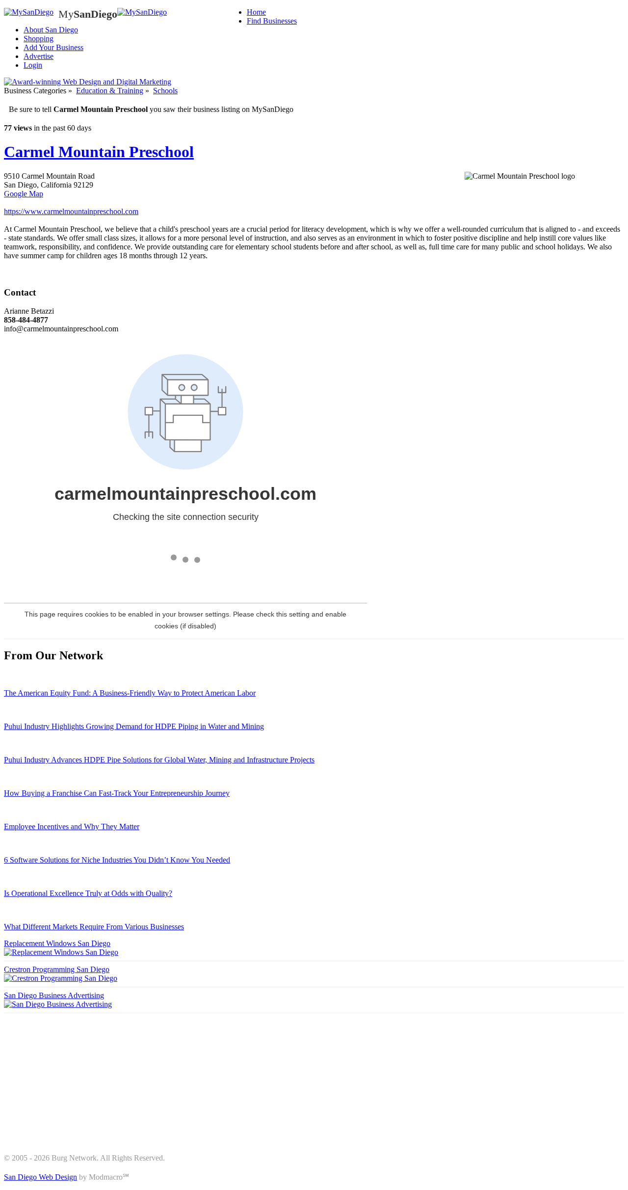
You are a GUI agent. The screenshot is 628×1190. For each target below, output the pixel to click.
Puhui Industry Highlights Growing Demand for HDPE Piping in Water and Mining (134, 726)
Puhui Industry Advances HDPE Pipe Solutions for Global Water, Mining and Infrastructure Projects (159, 760)
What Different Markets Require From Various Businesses (94, 926)
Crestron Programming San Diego (56, 969)
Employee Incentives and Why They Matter (71, 826)
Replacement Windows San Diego (57, 943)
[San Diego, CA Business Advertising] (28, 12)
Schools (165, 90)
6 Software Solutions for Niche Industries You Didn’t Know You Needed (117, 860)
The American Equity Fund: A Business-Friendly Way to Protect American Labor (130, 693)
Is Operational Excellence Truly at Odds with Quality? (88, 893)
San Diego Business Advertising (54, 995)
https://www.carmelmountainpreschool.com (71, 211)
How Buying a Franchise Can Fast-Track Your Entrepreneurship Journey (117, 793)
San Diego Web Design (40, 1177)
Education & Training (109, 90)
